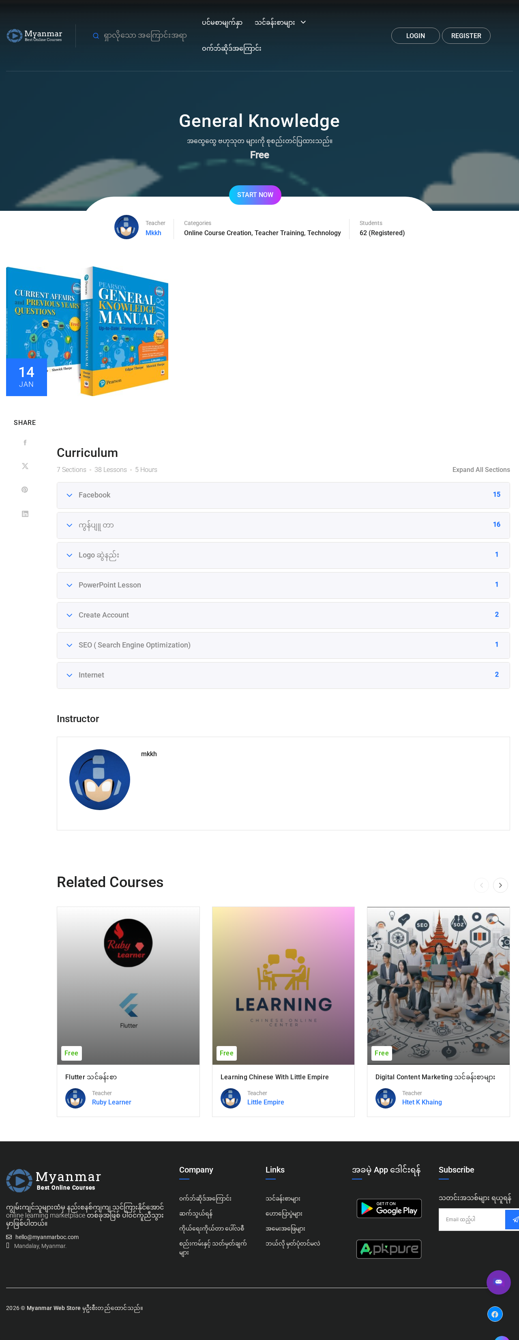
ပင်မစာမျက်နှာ (222, 22)
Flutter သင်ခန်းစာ (91, 1077)
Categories (197, 223)
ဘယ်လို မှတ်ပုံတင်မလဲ (293, 1243)
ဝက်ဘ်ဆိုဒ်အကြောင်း (232, 48)
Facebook (495, 1308)
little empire (265, 1102)
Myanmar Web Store (54, 1308)
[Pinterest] (25, 490)
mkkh (153, 233)
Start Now (255, 195)
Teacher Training (279, 233)
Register (466, 36)
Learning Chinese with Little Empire (275, 1077)
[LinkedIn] (25, 513)
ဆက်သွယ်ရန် (195, 1213)
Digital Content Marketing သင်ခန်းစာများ (435, 1077)
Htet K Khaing (422, 1102)
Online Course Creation (217, 233)
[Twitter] (25, 466)
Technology (324, 233)
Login (415, 36)
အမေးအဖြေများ (285, 1228)
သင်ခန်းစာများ (275, 22)
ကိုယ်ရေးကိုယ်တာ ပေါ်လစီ (211, 1228)
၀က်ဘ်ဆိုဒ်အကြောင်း (205, 1198)
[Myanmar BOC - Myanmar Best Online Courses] (34, 35)
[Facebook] (25, 443)
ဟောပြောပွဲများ (284, 1213)
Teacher (155, 223)
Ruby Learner (111, 1102)
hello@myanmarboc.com (47, 1237)
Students (371, 223)
